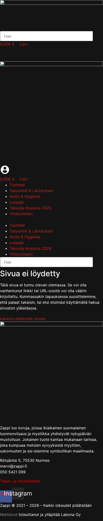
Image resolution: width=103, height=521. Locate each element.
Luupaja (17, 202)
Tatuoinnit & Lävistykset (31, 190)
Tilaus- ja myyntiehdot (20, 481)
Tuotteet (17, 184)
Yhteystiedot (21, 213)
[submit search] (99, 36)
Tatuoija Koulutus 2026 (30, 208)
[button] (51, 219)
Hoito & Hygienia (25, 196)
